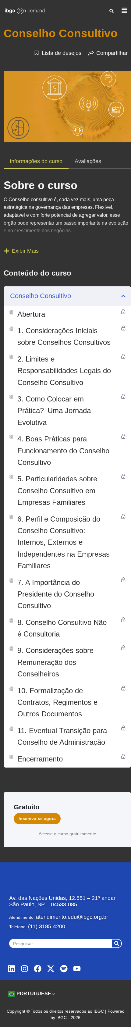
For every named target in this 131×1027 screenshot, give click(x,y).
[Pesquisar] (116, 943)
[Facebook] (37, 968)
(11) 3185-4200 (46, 926)
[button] (111, 11)
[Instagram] (24, 968)
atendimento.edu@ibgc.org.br (72, 917)
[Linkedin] (11, 968)
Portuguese (33, 993)
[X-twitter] (50, 968)
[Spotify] (63, 968)
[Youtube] (77, 968)
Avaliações (88, 161)
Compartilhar (112, 53)
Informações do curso (36, 161)
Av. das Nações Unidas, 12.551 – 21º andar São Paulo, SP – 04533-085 (62, 901)
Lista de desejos (61, 53)
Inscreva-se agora (37, 818)
